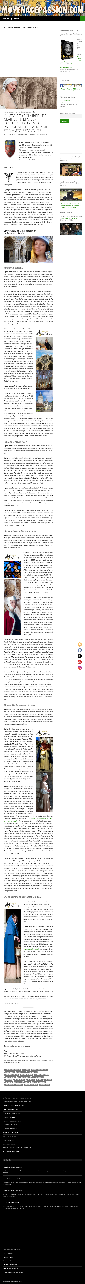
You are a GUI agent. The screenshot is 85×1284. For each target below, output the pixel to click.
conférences (21, 1072)
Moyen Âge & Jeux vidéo (11, 1132)
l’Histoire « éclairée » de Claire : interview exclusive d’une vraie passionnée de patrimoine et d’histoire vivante (27, 123)
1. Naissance (64, 204)
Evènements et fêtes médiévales (15, 112)
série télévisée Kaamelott (69, 218)
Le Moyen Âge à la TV (9, 1128)
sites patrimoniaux (31, 1084)
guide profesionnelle (42, 1074)
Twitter (63, 89)
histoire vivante (38, 1077)
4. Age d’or (75, 205)
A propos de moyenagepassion (13, 1272)
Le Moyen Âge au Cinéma (11, 1125)
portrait (27, 1082)
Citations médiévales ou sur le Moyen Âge (17, 1148)
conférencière (32, 1072)
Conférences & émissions (11, 1113)
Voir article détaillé (66, 67)
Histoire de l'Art (10, 1077)
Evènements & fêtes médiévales (13, 1105)
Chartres (26, 1070)
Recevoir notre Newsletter (68, 113)
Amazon (79, 58)
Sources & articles (9, 1144)
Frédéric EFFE (23, 134)
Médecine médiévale (10, 1136)
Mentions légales (8, 1261)
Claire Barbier (9, 1072)
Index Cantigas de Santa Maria (12, 1191)
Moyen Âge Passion (11, 19)
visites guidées (44, 1084)
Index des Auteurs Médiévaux (12, 1167)
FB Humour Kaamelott (74, 90)
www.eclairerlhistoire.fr (32, 949)
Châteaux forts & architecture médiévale (17, 1098)
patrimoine (8, 1082)
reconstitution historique (13, 1084)
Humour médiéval (9, 1117)
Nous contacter (8, 1253)
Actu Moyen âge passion (11, 1151)
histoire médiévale (24, 1077)
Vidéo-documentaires (10, 1109)
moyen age (31, 1079)
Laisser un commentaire (39, 134)
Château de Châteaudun (39, 1070)
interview (8, 1079)
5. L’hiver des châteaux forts (70, 206)
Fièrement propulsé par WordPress (12, 1281)
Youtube (69, 89)
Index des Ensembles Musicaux (13, 1179)
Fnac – (79, 56)
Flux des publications (10, 1264)
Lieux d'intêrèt (31, 112)
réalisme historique (39, 1082)
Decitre (66, 62)
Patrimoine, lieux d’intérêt (12, 1121)
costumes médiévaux (11, 1074)
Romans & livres (8, 1140)
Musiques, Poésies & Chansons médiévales (17, 1102)
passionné (48, 1079)
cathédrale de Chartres (12, 1070)
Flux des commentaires (10, 1268)
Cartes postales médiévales (11, 1202)
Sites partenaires (8, 1257)
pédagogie (18, 1082)
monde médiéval (20, 1079)
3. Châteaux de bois (69, 204)
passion (39, 1079)
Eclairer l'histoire (26, 1074)
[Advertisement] (28, 55)
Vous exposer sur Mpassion (12, 1250)
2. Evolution (73, 204)
